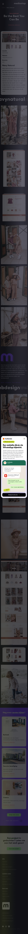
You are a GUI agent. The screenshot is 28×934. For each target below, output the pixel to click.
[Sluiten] (24, 438)
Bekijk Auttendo (13, 495)
